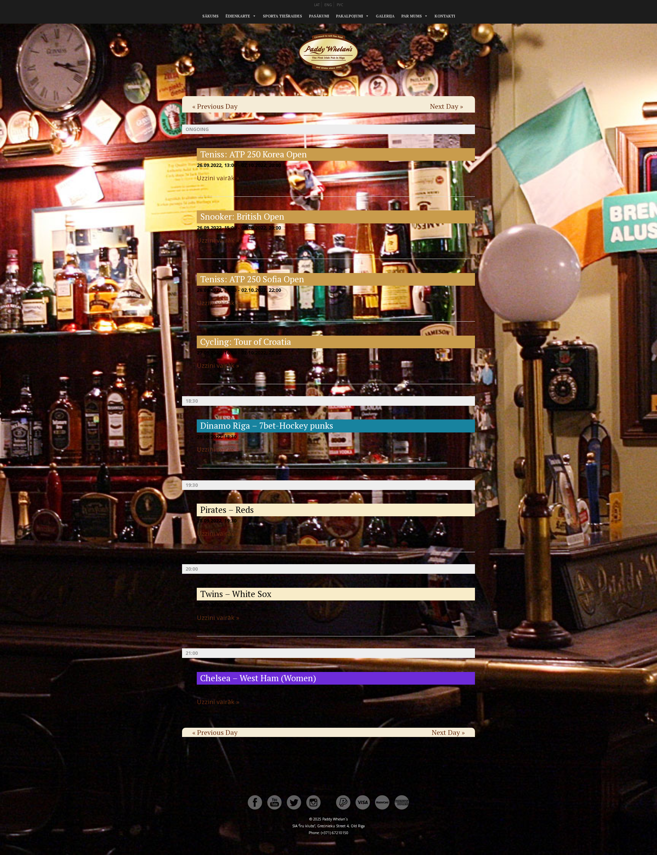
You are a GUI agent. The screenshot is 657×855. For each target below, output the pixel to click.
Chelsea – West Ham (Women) (258, 678)
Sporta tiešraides (282, 16)
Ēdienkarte (238, 16)
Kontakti (445, 16)
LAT (317, 4)
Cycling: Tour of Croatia (245, 341)
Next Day (446, 106)
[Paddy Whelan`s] (328, 78)
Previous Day (214, 106)
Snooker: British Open (242, 216)
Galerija (385, 16)
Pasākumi (319, 16)
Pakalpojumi (349, 16)
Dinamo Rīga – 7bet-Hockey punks (266, 425)
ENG (328, 4)
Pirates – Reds (227, 509)
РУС (340, 4)
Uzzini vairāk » (218, 178)
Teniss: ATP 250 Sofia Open (252, 279)
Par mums (411, 16)
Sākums (210, 16)
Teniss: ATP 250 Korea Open (253, 154)
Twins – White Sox (235, 593)
